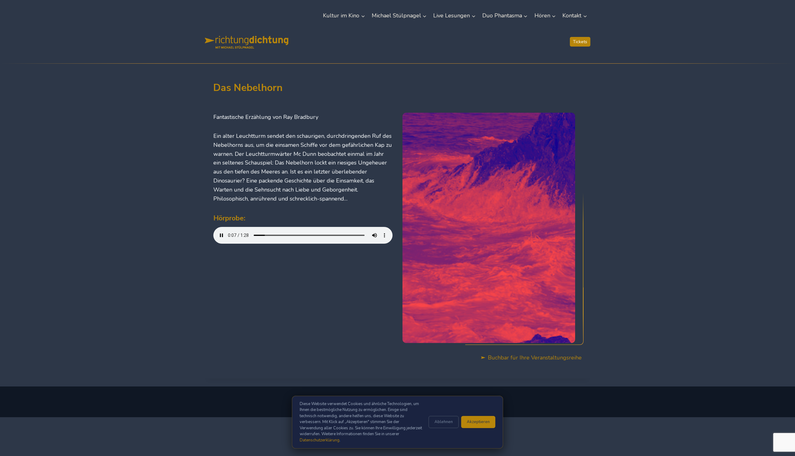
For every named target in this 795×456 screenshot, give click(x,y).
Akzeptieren (478, 422)
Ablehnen (443, 422)
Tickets (580, 41)
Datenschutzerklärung (319, 440)
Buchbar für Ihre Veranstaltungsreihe (535, 357)
